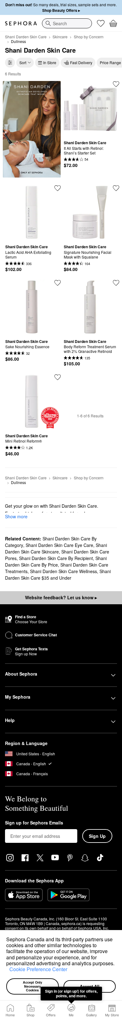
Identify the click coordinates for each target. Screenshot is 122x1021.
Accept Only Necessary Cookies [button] (33, 986)
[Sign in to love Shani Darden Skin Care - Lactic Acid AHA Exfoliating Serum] (57, 188)
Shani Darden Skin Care (26, 36)
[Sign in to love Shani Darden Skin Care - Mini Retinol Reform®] (57, 377)
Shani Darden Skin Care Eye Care (59, 545)
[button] (7, 970)
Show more (16, 516)
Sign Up (97, 836)
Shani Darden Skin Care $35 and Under (58, 574)
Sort (22, 62)
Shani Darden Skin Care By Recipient (56, 558)
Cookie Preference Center (38, 969)
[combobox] (67, 23)
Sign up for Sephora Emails (34, 823)
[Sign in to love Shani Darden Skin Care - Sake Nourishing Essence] (57, 282)
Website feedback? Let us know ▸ (61, 597)
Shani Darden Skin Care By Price (56, 561)
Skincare (60, 36)
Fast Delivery (81, 62)
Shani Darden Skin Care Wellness (63, 571)
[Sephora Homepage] (21, 23)
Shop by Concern (89, 36)
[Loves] (100, 23)
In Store (49, 62)
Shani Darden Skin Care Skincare (56, 548)
